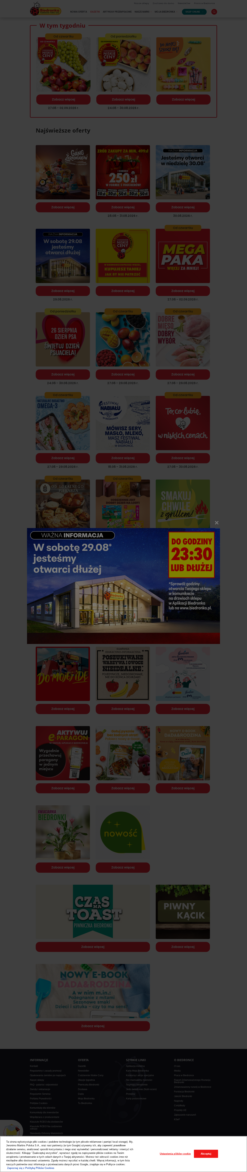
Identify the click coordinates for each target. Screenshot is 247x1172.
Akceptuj (206, 1153)
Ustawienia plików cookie (175, 1153)
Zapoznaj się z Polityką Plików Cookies (30, 1168)
